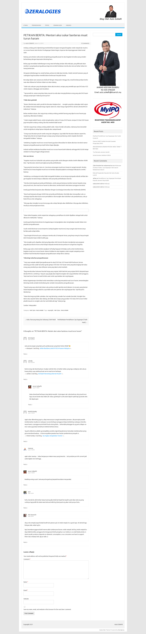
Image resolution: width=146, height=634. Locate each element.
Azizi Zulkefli (30, 43)
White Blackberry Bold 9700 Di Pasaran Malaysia (55, 348)
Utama (25, 25)
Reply (25, 354)
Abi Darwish (32, 515)
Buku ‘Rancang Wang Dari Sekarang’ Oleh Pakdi (40, 319)
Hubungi (68, 25)
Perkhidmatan (36, 25)
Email (26, 590)
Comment (27, 559)
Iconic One (102, 630)
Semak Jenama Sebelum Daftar (102, 155)
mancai (30, 448)
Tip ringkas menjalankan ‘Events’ (52, 436)
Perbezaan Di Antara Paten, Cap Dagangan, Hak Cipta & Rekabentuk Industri (107, 167)
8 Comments (85, 43)
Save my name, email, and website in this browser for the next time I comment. (47, 609)
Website (26, 599)
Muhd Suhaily (32, 411)
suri (29, 492)
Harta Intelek (40, 310)
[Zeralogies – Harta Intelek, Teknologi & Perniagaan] (73, 19)
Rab (94, 173)
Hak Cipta (32, 310)
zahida (30, 361)
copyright (50, 310)
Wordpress (121, 630)
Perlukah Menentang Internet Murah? (49, 374)
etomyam (31, 338)
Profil (47, 25)
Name (26, 582)
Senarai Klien (57, 25)
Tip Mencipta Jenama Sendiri (101, 152)
